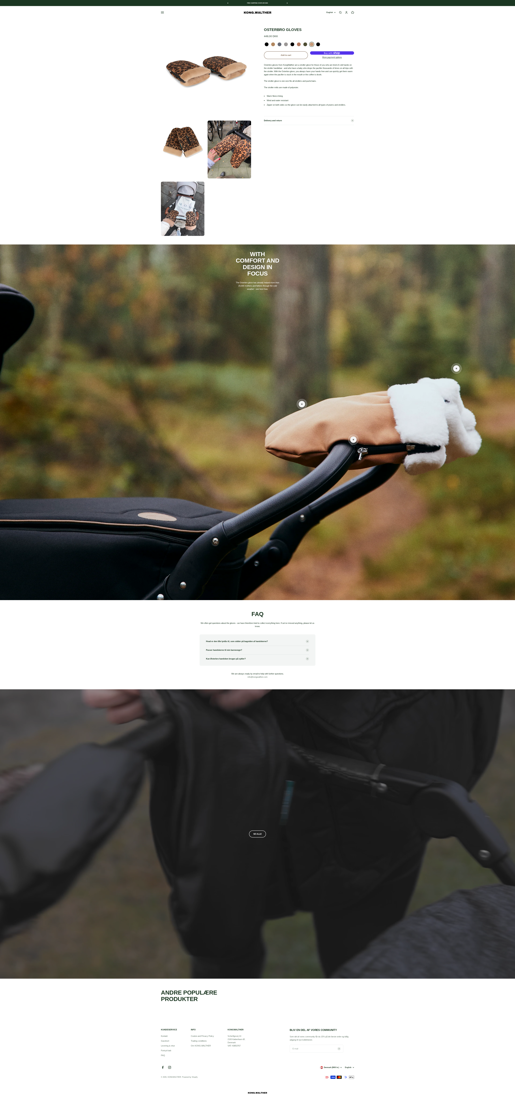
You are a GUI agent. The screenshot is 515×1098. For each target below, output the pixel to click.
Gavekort (165, 1041)
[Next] (287, 3)
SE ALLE (257, 834)
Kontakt (164, 1036)
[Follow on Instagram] (169, 1067)
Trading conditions (199, 1041)
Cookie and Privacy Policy (202, 1036)
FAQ (163, 1055)
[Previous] (227, 3)
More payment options (332, 57)
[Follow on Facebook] (163, 1067)
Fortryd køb (166, 1050)
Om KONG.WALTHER (201, 1046)
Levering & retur (168, 1046)
